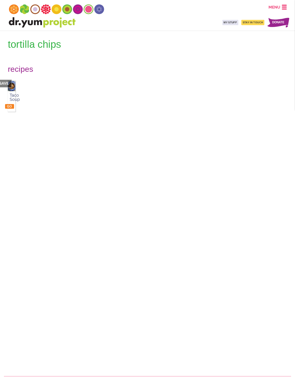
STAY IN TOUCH (253, 22)
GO (9, 106)
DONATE (278, 22)
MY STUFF (230, 22)
